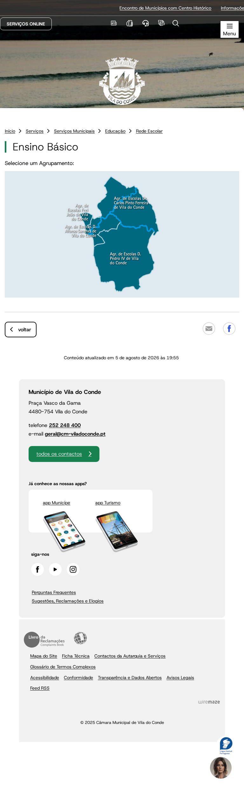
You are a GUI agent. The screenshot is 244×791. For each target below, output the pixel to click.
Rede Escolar (149, 131)
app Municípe (56, 503)
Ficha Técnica (76, 656)
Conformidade (78, 677)
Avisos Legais (180, 677)
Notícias (113, 23)
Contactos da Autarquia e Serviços (130, 656)
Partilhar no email (209, 329)
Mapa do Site (43, 656)
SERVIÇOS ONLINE (26, 24)
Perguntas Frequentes (54, 592)
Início (10, 131)
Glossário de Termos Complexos (63, 667)
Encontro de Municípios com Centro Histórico (155, 8)
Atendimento (145, 23)
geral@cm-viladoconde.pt (75, 433)
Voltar (24, 329)
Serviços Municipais (74, 131)
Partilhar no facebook (229, 329)
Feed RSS (40, 688)
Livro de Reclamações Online (44, 640)
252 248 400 (65, 425)
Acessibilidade (80, 638)
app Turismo (107, 503)
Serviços (35, 131)
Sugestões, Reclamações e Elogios (68, 601)
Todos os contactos (59, 454)
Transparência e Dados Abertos (130, 677)
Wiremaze (209, 702)
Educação (115, 131)
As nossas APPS (129, 23)
